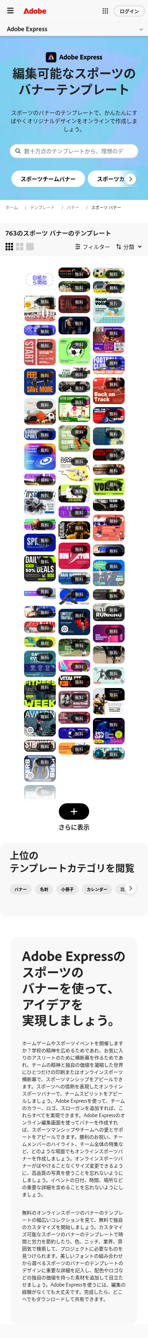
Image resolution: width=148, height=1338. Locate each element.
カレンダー (97, 889)
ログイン (129, 10)
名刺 (44, 889)
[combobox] (74, 151)
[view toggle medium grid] (19, 246)
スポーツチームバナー (48, 179)
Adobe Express (27, 29)
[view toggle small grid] (9, 246)
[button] (105, 10)
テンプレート (42, 207)
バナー (73, 207)
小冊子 (67, 889)
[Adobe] (35, 11)
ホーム (12, 207)
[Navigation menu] (10, 11)
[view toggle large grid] (30, 246)
